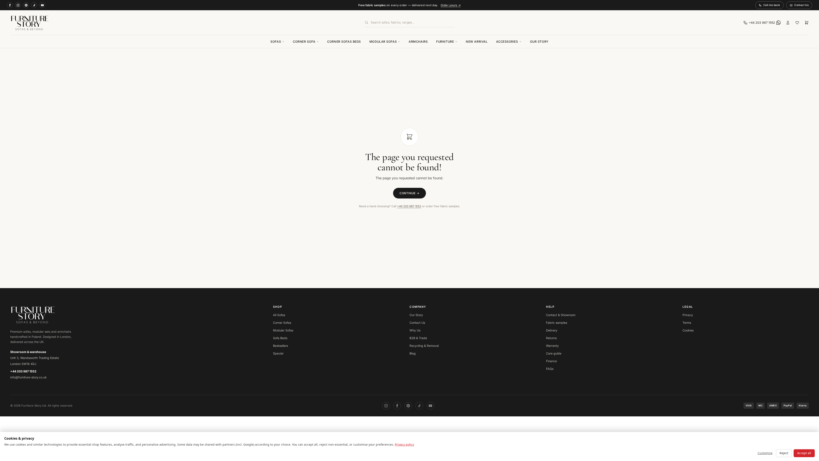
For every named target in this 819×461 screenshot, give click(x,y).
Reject (784, 453)
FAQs (549, 369)
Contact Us (801, 5)
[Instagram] (18, 5)
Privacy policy (404, 444)
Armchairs (418, 41)
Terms (686, 322)
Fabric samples (556, 322)
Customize (765, 453)
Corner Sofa (304, 41)
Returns (551, 338)
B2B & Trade (418, 338)
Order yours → (451, 5)
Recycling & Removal (424, 345)
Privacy (687, 315)
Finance (551, 361)
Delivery (551, 330)
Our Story (539, 41)
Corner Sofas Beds (344, 41)
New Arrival (477, 41)
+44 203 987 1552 (409, 206)
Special (278, 353)
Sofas (275, 41)
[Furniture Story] (141, 23)
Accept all (804, 453)
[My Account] (788, 22)
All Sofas (279, 315)
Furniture (445, 41)
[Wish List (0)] (797, 22)
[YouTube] (42, 5)
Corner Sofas (282, 322)
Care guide (553, 353)
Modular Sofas (383, 41)
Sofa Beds (280, 338)
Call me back (771, 5)
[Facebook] (10, 5)
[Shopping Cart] (806, 22)
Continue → (409, 193)
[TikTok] (34, 5)
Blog (413, 353)
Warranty (552, 345)
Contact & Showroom (560, 315)
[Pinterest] (26, 5)
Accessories (507, 41)
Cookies (688, 330)
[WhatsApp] (778, 22)
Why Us (415, 330)
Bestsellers (280, 345)
